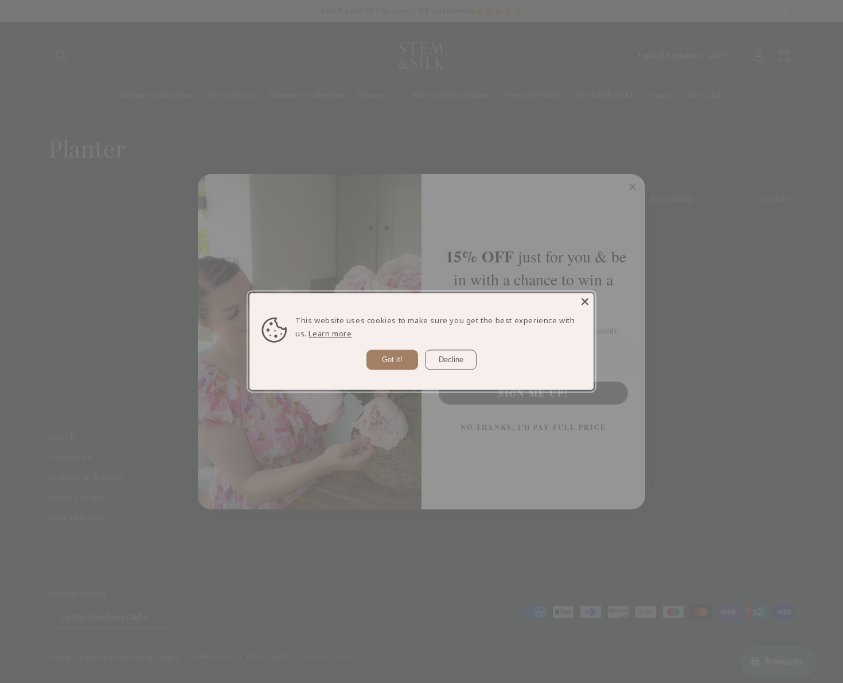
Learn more (330, 334)
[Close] (585, 301)
